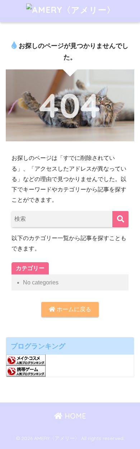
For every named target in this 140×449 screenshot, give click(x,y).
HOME (74, 415)
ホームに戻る (73, 309)
